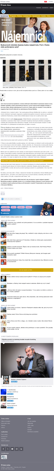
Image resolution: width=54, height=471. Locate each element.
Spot (2, 51)
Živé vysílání (5, 210)
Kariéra (29, 427)
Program (38, 7)
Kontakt (30, 429)
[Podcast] (1, 100)
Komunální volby (5, 423)
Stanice (3, 425)
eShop (3, 427)
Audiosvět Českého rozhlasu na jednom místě (11, 216)
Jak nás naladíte (32, 421)
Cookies (3, 467)
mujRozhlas (4, 203)
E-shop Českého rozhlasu (9, 336)
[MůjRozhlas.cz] (3, 58)
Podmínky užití (17, 467)
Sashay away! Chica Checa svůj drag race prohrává (22, 314)
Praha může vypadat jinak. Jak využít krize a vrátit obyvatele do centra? (22, 160)
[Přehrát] (2, 95)
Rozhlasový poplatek (33, 431)
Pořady (19, 16)
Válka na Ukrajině (5, 421)
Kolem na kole (18, 119)
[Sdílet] (4, 100)
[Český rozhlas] (5, 1)
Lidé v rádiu (31, 425)
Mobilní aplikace (5, 440)
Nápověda (30, 423)
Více (49, 16)
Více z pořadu (5, 274)
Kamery (51, 7)
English (24, 467)
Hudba (43, 16)
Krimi (13, 207)
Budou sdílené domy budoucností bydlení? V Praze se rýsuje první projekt (29, 276)
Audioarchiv (45, 7)
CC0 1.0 (24, 87)
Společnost (4, 16)
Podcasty (3, 438)
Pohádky (20, 207)
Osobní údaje (9, 467)
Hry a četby (5, 207)
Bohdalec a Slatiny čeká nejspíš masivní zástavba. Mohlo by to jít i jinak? (28, 283)
